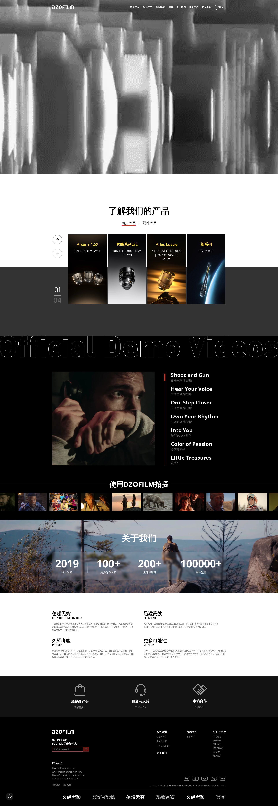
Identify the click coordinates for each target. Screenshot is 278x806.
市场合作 (190, 736)
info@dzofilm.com (67, 768)
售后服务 (217, 752)
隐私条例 (56, 785)
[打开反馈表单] (9, 796)
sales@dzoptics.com (68, 778)
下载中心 (217, 744)
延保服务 (217, 755)
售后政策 (67, 785)
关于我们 (162, 753)
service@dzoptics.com (73, 775)
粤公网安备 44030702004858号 (213, 785)
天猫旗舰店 (162, 741)
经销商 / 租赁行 (164, 746)
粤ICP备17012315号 (193, 785)
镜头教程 (217, 740)
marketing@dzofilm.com (70, 771)
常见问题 (217, 736)
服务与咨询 (218, 748)
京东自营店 (162, 736)
